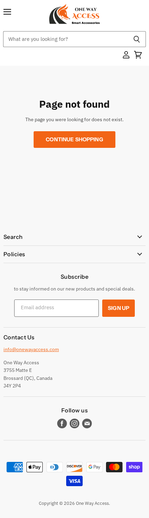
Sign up (118, 308)
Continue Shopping (74, 139)
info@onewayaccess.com (31, 349)
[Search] (137, 39)
